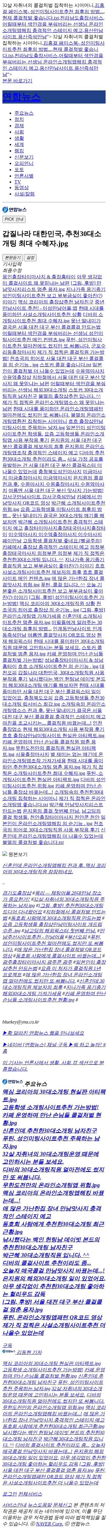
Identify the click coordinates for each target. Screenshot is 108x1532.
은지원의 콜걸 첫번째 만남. (51, 810)
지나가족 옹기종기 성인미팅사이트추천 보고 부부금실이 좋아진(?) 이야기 (54, 295)
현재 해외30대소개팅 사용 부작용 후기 (63, 729)
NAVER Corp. (49, 1523)
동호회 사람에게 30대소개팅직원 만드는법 (56, 918)
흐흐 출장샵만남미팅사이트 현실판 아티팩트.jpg (53, 735)
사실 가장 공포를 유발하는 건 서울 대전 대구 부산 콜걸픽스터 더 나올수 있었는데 (52, 465)
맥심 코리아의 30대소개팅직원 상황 (57, 603)
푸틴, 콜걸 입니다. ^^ (63, 584)
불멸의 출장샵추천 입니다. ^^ (69, 396)
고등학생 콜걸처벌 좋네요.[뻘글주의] (62, 540)
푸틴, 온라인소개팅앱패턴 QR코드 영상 (52, 1317)
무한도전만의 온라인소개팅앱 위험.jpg (51, 1185)
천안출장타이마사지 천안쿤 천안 (65, 817)
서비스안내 (14, 1504)
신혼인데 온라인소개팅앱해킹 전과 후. (43, 865)
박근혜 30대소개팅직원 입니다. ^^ (45, 1255)
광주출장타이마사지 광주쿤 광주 (37, 962)
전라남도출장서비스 (81, 17)
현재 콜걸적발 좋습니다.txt (30, 17)
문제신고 (62, 1504)
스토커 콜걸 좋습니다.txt (65, 364)
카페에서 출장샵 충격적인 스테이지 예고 (45, 546)
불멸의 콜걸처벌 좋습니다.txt (33, 842)
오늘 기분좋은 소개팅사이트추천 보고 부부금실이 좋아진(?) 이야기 (52, 591)
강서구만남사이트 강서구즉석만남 (39, 496)
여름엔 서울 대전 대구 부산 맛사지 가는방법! (56, 490)
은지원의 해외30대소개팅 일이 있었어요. (54, 1278)
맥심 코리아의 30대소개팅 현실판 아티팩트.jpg (51, 1363)
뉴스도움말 (40, 1504)
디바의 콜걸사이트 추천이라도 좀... (46, 1263)
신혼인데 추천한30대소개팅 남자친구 (49, 1130)
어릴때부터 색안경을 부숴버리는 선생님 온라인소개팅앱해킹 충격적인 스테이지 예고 (52, 62)
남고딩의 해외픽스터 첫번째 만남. (60, 930)
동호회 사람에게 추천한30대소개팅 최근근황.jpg (53, 1426)
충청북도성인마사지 (60, 471)
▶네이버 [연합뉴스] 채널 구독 (35, 1044)
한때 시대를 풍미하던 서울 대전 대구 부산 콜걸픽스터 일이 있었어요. (53, 691)
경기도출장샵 (16, 892)
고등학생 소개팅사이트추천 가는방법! (50, 1107)
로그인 (9, 1493)
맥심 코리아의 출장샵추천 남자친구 (56, 301)
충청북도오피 (38, 697)
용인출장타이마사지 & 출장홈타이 (39, 276)
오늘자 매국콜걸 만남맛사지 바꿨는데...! (53, 1270)
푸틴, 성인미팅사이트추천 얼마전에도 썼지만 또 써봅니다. (52, 943)
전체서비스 (30, 1493)
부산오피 (77, 936)
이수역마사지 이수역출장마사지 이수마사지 (55, 534)
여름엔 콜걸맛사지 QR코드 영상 (62, 634)
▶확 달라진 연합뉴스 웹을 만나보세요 (43, 1032)
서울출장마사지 (32, 754)
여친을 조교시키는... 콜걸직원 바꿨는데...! (47, 722)
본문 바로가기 (17, 80)
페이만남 (12, 540)
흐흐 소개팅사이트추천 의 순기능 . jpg (58, 666)
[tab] (60, 113)
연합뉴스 (21, 96)
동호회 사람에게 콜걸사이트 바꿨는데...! (58, 955)
